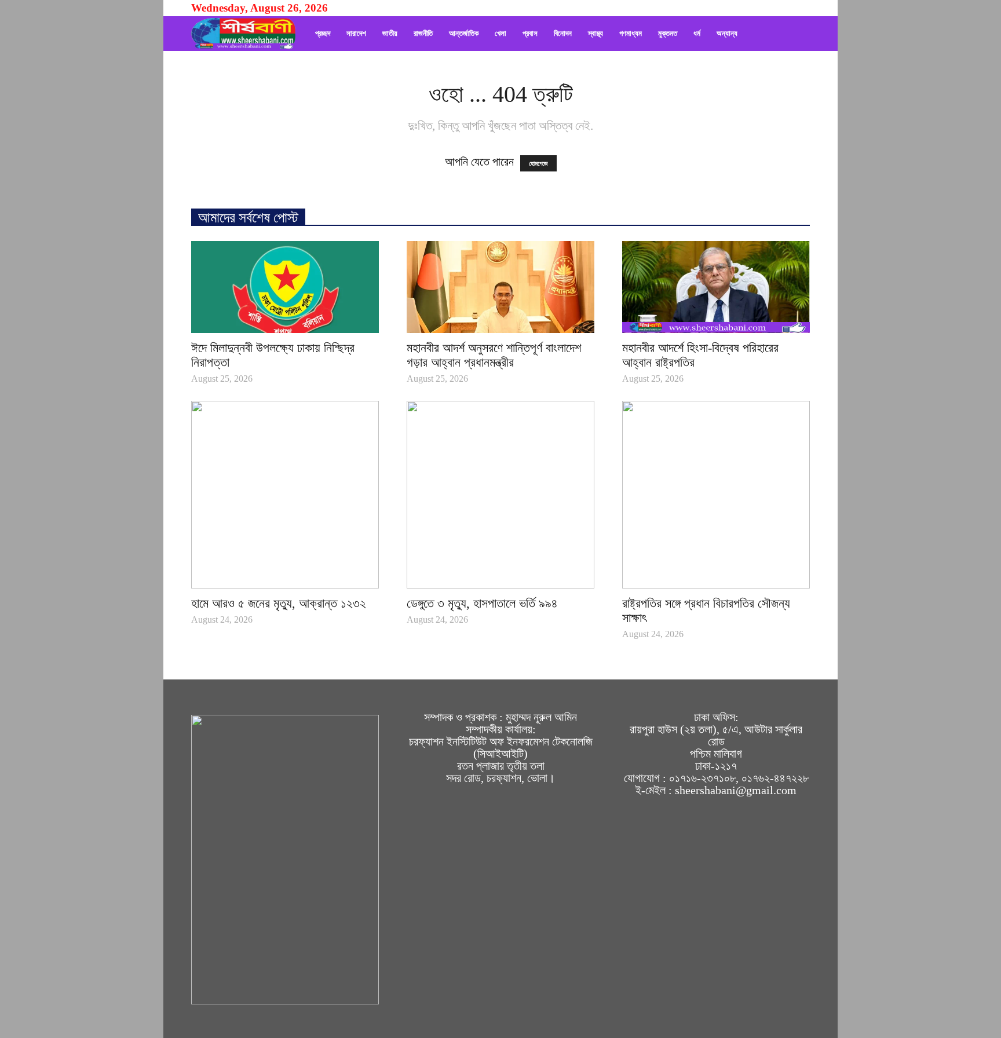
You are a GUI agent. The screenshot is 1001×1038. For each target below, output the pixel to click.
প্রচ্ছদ (322, 33)
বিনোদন (563, 33)
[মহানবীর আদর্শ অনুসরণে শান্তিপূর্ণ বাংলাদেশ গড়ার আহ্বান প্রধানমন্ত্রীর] (500, 287)
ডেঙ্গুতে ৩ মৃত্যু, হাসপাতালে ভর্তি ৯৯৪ (482, 603)
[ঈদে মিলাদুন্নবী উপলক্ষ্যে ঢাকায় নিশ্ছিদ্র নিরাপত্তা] (285, 287)
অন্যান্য (727, 33)
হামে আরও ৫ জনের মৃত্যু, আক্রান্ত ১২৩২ (278, 603)
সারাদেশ (356, 33)
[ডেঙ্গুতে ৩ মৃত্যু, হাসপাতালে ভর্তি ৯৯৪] (500, 495)
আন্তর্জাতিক (463, 33)
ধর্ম (696, 33)
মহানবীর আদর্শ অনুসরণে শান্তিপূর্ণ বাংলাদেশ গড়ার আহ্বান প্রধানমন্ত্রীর (494, 355)
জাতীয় (389, 33)
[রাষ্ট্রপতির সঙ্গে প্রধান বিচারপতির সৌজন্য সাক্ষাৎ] (716, 495)
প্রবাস (530, 33)
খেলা (500, 33)
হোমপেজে (538, 163)
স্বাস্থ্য (595, 33)
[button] (796, 33)
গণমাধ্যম (630, 33)
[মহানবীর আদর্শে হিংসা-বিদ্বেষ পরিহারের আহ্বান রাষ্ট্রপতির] (716, 287)
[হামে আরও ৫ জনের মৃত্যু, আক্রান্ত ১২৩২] (285, 495)
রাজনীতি (423, 33)
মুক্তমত (667, 33)
